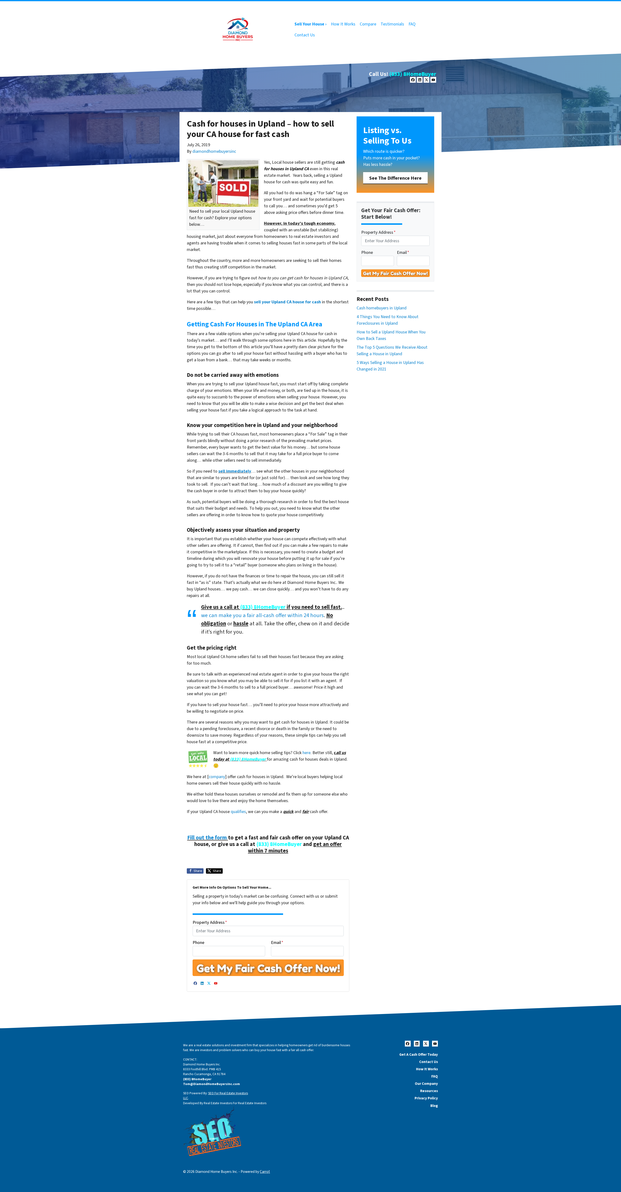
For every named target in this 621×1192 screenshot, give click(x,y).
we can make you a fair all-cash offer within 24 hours (262, 615)
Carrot (265, 1171)
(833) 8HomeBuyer (412, 74)
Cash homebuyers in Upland (382, 308)
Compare (368, 24)
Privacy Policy (426, 1098)
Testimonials (392, 24)
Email (277, 943)
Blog (434, 1105)
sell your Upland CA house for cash (287, 302)
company (217, 777)
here (306, 753)
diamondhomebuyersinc (214, 151)
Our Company (426, 1083)
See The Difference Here (395, 178)
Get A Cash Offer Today (418, 1054)
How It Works (343, 24)
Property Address (210, 922)
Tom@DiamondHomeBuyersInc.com (211, 1084)
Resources (429, 1091)
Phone (198, 943)
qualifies (238, 812)
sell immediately (234, 471)
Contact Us (304, 35)
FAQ (412, 24)
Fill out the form (207, 838)
